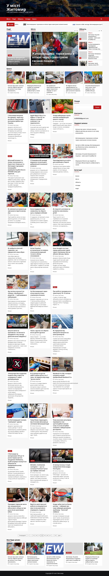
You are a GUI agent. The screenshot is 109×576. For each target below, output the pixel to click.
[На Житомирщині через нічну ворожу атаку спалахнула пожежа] (39, 282)
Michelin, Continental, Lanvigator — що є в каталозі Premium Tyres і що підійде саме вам (39, 467)
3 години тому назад (14, 46)
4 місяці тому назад (13, 125)
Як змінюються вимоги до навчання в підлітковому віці (17, 211)
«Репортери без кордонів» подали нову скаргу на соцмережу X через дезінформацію (17, 376)
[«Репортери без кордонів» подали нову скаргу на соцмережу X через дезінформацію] (17, 364)
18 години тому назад (34, 92)
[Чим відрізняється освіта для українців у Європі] (62, 151)
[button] (101, 19)
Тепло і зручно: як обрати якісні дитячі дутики (39, 331)
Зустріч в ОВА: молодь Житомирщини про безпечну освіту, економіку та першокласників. (70, 24)
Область (20, 19)
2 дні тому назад (37, 64)
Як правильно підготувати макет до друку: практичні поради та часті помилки (53, 89)
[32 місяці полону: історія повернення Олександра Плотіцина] (62, 456)
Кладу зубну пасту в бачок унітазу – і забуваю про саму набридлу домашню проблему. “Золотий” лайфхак (62, 508)
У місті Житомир (16, 7)
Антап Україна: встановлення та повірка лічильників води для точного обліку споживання (39, 252)
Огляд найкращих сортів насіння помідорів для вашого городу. (62, 117)
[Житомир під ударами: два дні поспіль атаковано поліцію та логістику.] (83, 64)
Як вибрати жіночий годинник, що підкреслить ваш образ (16, 250)
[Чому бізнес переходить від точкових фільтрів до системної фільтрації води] (39, 411)
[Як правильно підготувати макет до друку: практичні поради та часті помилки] (54, 77)
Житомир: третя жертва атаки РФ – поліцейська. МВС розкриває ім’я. (93, 56)
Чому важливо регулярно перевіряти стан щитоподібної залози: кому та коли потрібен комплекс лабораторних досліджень (62, 424)
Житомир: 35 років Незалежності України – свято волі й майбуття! (85, 155)
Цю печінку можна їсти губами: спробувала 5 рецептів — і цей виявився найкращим (17, 294)
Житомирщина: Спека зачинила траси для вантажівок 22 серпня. (48, 57)
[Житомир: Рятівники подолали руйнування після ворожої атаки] (83, 45)
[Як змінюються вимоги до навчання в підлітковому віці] (17, 200)
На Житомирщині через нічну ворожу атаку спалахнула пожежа (38, 293)
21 (50, 535)
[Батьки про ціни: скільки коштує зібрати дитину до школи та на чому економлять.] (16, 77)
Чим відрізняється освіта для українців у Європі (62, 161)
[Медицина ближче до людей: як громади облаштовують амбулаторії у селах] (35, 77)
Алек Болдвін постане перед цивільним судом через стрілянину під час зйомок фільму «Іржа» (61, 251)
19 (44, 535)
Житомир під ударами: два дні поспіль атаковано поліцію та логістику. (94, 66)
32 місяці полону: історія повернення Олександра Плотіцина (61, 467)
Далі (59, 535)
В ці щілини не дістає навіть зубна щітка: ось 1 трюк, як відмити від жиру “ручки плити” (39, 376)
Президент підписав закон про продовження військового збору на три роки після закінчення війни (17, 508)
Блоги (34, 19)
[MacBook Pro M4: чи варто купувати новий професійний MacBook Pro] (62, 364)
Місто (8, 19)
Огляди (27, 19)
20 (47, 535)
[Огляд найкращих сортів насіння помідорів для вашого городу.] (62, 106)
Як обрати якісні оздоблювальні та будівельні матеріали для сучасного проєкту (73, 88)
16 (36, 535)
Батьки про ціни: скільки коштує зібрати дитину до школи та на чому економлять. (16, 88)
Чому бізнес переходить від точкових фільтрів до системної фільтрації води (39, 422)
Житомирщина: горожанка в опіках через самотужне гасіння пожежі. (86, 139)
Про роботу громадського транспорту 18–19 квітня (62, 292)
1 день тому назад (13, 64)
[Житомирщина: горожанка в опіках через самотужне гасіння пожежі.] (35, 549)
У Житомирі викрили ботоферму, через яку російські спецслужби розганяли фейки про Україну (16, 119)
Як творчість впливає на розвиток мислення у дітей (61, 211)
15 (33, 535)
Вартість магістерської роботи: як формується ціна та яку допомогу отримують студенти (38, 507)
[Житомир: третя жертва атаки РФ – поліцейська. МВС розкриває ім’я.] (83, 55)
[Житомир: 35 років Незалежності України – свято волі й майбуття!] (74, 549)
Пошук (77, 101)
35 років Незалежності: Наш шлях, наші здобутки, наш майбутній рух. (92, 88)
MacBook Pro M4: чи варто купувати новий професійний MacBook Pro (62, 375)
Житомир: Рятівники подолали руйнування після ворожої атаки (94, 46)
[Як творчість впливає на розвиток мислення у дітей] (62, 200)
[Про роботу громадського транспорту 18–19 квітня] (62, 282)
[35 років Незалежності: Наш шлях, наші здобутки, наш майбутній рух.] (93, 77)
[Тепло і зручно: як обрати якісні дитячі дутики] (39, 321)
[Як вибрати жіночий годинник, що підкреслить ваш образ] (17, 239)
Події (14, 19)
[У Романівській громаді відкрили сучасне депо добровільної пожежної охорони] (39, 151)
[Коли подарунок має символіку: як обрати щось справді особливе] (39, 200)
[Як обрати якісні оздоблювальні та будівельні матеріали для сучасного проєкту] (74, 77)
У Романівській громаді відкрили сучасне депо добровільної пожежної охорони (38, 163)
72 (55, 535)
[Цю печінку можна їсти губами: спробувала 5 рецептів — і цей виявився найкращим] (17, 282)
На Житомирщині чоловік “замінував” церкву (17, 421)
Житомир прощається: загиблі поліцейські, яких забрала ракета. (17, 60)
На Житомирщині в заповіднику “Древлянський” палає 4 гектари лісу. (94, 37)
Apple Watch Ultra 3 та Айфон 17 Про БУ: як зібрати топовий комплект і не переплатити (37, 119)
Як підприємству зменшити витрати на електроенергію (61, 332)
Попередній (22, 535)
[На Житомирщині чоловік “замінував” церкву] (17, 411)
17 (39, 535)
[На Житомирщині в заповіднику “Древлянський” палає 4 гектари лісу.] (83, 36)
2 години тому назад (14, 92)
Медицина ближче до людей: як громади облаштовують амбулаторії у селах (34, 88)
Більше (9, 140)
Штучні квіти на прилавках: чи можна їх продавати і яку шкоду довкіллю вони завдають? (17, 333)
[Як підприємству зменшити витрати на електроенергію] (62, 321)
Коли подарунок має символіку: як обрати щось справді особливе (38, 211)
